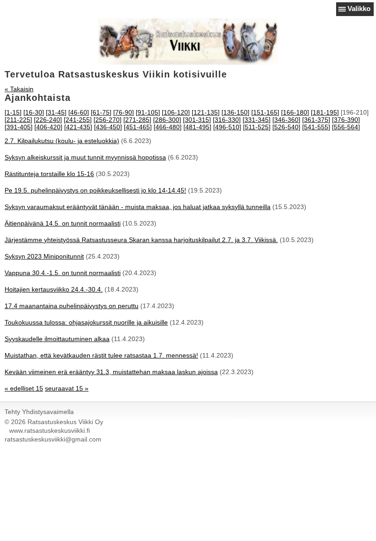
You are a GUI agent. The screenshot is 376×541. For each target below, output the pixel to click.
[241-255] (78, 119)
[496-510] (227, 127)
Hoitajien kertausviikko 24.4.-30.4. (54, 289)
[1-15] (13, 112)
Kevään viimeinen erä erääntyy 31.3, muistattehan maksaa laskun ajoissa (111, 371)
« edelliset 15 (24, 388)
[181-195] (325, 112)
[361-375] (316, 119)
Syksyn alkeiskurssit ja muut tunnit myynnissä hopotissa (85, 157)
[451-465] (138, 127)
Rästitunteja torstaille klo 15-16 (49, 173)
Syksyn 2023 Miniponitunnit (44, 256)
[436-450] (108, 127)
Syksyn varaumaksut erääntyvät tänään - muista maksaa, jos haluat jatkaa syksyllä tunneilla (138, 206)
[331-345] (257, 119)
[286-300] (167, 119)
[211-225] (18, 119)
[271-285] (137, 119)
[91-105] (148, 112)
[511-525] (257, 127)
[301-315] (197, 119)
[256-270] (108, 119)
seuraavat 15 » (66, 388)
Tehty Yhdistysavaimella (39, 411)
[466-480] (168, 127)
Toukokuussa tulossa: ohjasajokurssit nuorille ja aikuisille (86, 322)
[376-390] (346, 119)
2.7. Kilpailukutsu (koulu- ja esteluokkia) (62, 140)
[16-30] (33, 112)
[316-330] (227, 119)
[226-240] (48, 119)
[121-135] (206, 112)
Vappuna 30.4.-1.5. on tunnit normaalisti (63, 272)
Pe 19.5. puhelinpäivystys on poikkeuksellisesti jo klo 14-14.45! (95, 190)
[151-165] (265, 112)
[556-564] (346, 127)
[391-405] (19, 127)
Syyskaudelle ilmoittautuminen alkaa (57, 338)
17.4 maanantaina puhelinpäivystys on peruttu (71, 305)
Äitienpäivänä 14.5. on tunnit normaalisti (63, 223)
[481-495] (197, 127)
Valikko (359, 8)
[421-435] (78, 127)
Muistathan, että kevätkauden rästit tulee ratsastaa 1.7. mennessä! (101, 355)
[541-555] (316, 127)
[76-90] (123, 112)
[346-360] (286, 119)
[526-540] (286, 127)
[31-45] (56, 112)
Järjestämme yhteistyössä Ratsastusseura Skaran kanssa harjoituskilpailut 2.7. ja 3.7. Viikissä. (141, 239)
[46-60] (78, 112)
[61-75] (101, 112)
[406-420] (48, 127)
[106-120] (176, 112)
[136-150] (235, 112)
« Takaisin (19, 89)
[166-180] (295, 112)
